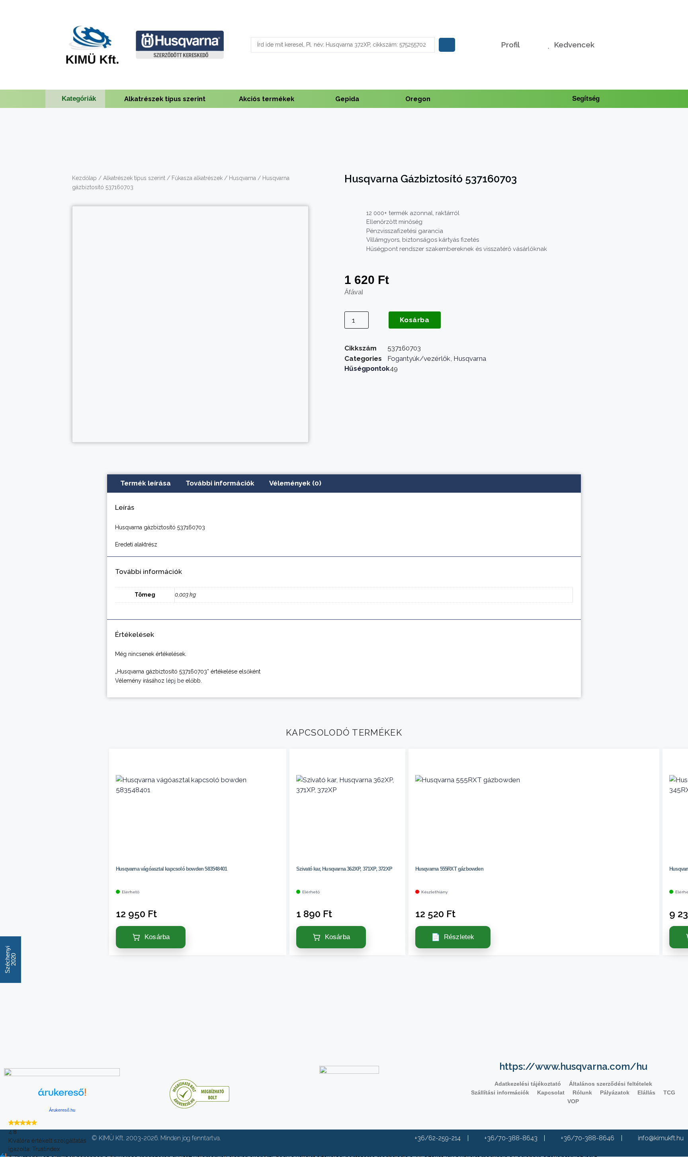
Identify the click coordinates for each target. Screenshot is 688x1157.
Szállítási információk (500, 1092)
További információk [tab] (220, 483)
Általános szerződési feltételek (610, 1084)
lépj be (175, 680)
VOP (573, 1101)
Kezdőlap (84, 178)
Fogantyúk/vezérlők (418, 358)
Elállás (646, 1092)
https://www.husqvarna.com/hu (573, 1066)
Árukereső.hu (62, 1110)
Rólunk (582, 1092)
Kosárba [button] (157, 937)
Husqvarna (242, 178)
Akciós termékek (266, 99)
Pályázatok (614, 1092)
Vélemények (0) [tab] (295, 483)
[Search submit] (447, 45)
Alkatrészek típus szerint (164, 99)
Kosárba (414, 320)
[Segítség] (565, 99)
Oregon (417, 99)
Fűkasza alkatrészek (197, 178)
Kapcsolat (551, 1092)
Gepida (347, 99)
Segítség (586, 98)
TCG (669, 1092)
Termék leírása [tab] (145, 483)
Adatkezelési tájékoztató (527, 1084)
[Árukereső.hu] (62, 1096)
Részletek (459, 937)
